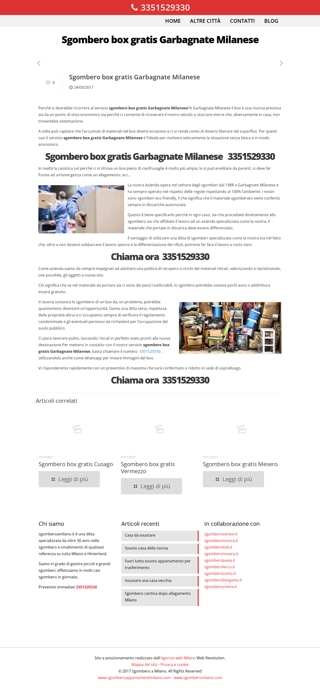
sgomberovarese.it (221, 534)
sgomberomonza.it (221, 540)
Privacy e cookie (174, 664)
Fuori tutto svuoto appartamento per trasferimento (158, 564)
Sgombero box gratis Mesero (240, 464)
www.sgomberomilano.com (198, 677)
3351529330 (164, 7)
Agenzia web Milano (178, 657)
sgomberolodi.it (218, 547)
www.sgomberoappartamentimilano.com (134, 677)
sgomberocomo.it (220, 573)
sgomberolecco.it (219, 566)
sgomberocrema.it (220, 586)
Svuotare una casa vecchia (148, 580)
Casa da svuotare (140, 535)
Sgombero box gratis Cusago (76, 464)
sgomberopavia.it (219, 560)
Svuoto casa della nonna (146, 548)
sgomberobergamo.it (223, 580)
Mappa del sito (144, 664)
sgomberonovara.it (221, 553)
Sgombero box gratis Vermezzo (148, 467)
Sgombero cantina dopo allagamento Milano (158, 597)
